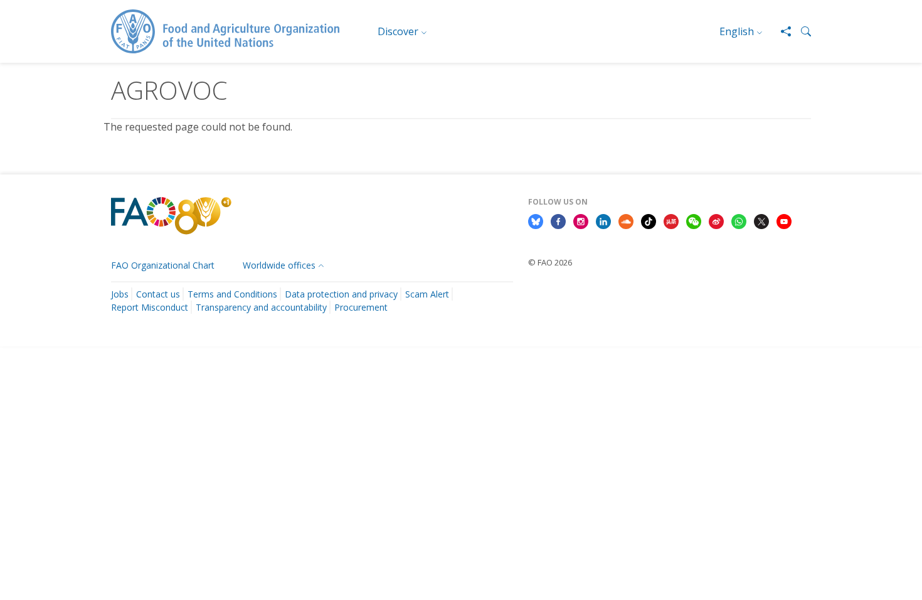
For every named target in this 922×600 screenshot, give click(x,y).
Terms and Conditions (232, 294)
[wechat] (693, 220)
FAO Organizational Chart (163, 265)
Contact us (158, 294)
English (736, 31)
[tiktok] (648, 220)
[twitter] (761, 220)
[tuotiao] (671, 220)
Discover (398, 31)
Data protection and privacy (341, 294)
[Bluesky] (535, 220)
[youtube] (784, 220)
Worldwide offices (279, 265)
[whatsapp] (738, 220)
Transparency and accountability (261, 307)
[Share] (781, 31)
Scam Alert (427, 294)
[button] (801, 31)
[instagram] (580, 220)
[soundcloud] (625, 220)
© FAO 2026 (550, 262)
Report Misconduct (149, 307)
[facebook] (558, 220)
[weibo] (716, 220)
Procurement (361, 307)
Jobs (120, 294)
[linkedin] (603, 220)
